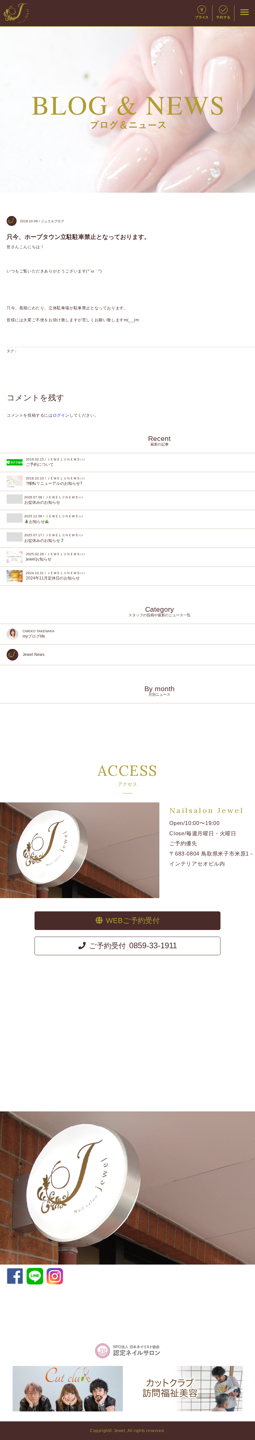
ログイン (61, 415)
